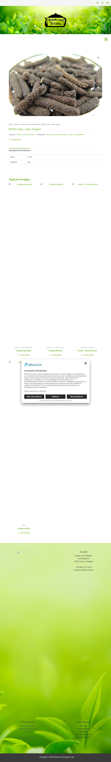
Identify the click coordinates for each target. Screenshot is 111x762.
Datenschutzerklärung (83, 734)
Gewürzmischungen (60, 134)
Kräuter (70, 134)
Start (10, 124)
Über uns (83, 726)
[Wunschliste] (102, 3)
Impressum (83, 731)
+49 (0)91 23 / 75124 (83, 567)
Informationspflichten (83, 737)
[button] (97, 3)
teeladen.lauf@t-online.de (83, 570)
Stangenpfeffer (79, 134)
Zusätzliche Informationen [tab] (19, 150)
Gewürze (17, 124)
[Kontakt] (107, 3)
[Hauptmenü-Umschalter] (106, 39)
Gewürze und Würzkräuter (30, 124)
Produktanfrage (83, 729)
